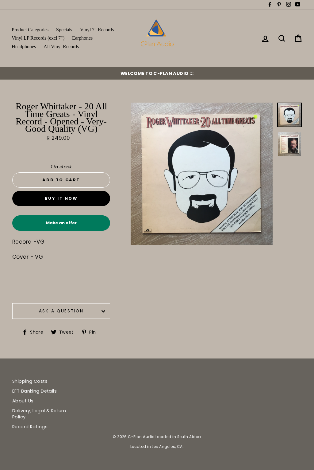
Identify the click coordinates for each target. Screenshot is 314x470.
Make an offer (61, 225)
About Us (22, 401)
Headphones (24, 46)
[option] (157, 73)
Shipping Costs (30, 381)
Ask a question (61, 311)
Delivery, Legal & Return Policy (39, 414)
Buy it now (61, 198)
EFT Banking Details (34, 391)
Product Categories (30, 29)
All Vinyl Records (61, 46)
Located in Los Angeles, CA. (157, 446)
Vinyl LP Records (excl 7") (38, 38)
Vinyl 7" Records (97, 29)
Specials (64, 29)
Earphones (82, 38)
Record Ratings (30, 427)
